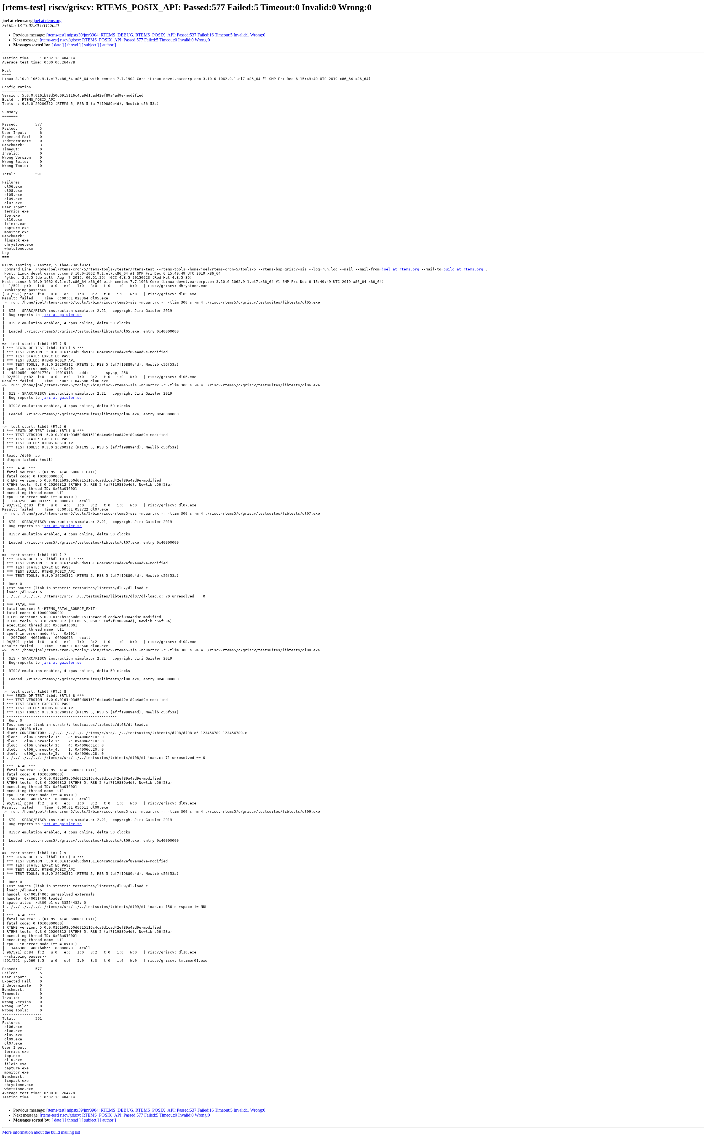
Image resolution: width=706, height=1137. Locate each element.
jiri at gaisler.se (62, 315)
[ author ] (108, 44)
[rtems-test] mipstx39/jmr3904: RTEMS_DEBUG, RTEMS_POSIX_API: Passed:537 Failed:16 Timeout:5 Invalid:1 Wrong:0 (155, 35)
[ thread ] (73, 44)
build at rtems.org (463, 269)
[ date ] (58, 44)
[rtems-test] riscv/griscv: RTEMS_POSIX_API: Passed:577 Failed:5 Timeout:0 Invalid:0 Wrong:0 (125, 40)
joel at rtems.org (47, 20)
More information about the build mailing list (41, 1132)
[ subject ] (90, 44)
